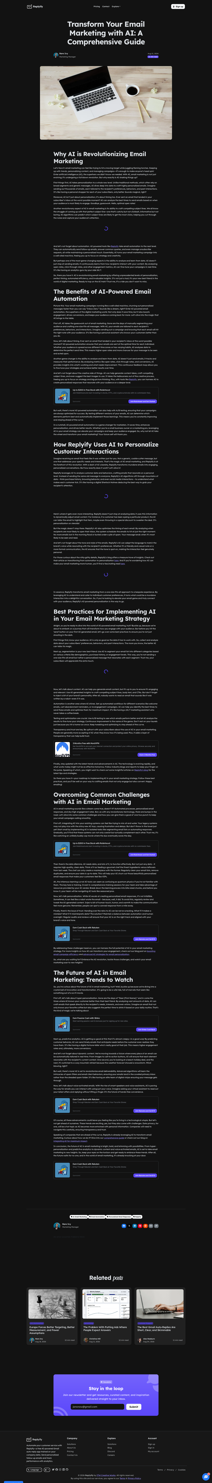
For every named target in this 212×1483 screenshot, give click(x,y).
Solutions (71, 1444)
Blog (109, 1447)
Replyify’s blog (141, 769)
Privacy (170, 1470)
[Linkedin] (63, 1469)
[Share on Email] (151, 1223)
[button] (178, 6)
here (116, 559)
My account (153, 1451)
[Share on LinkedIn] (134, 1223)
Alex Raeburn (149, 1336)
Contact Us (72, 1455)
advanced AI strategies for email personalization (106, 953)
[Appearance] (47, 1470)
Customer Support (145, 1320)
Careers (111, 1455)
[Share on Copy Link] (156, 1223)
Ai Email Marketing (80, 1214)
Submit (133, 1403)
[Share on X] (129, 1223)
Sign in (151, 1447)
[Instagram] (60, 1469)
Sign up (151, 1444)
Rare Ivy (63, 53)
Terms (160, 1470)
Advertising (88, 1320)
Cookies (182, 1470)
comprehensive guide (114, 1135)
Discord (111, 1451)
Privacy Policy (134, 1478)
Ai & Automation (36, 1320)
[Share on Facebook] (124, 1223)
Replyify (115, 245)
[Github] (67, 1469)
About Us (71, 1447)
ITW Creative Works (106, 1475)
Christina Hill (94, 1336)
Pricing (70, 1451)
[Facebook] (56, 1469)
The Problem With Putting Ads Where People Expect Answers (105, 1326)
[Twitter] (53, 1469)
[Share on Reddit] (145, 1223)
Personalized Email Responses (120, 1214)
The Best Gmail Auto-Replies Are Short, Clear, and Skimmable (156, 1326)
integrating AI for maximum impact (70, 1138)
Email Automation (97, 1214)
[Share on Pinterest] (140, 1223)
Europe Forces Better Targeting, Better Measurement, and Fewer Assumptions (52, 1327)
